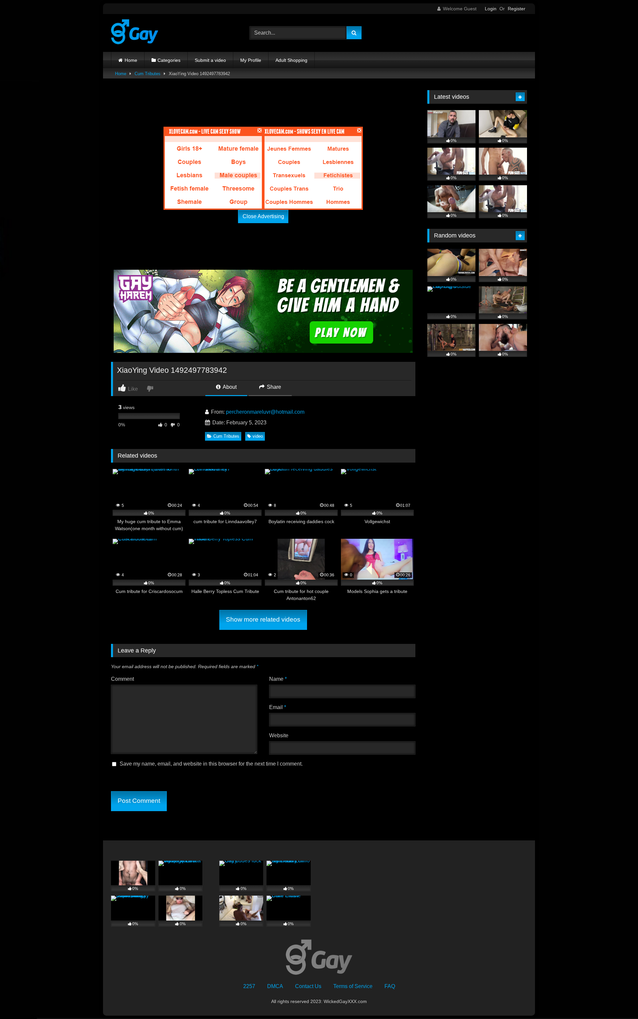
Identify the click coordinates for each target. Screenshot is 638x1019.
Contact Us (308, 986)
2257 (249, 986)
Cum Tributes (147, 73)
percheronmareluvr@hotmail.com (265, 412)
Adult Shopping (291, 60)
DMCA (275, 986)
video (258, 436)
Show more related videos (263, 619)
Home (131, 60)
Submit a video (210, 60)
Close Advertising (263, 216)
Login (490, 8)
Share (273, 387)
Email (277, 707)
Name (278, 679)
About (229, 387)
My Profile (250, 60)
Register (516, 8)
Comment (122, 679)
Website (278, 735)
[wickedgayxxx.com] (134, 33)
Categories (169, 60)
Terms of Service (352, 986)
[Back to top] (617, 999)
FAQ (389, 986)
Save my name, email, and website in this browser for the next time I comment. (211, 764)
